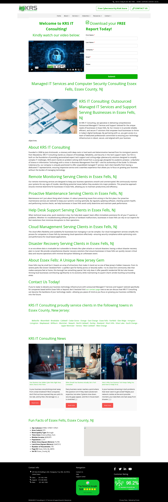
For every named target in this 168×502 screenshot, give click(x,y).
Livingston (34, 323)
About (66, 16)
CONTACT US (140, 8)
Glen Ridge (122, 320)
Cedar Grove (74, 320)
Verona (79, 325)
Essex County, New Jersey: (49, 310)
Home (139, 2)
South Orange (131, 323)
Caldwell (64, 320)
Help (77, 474)
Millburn (54, 323)
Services (75, 16)
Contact (107, 16)
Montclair (63, 323)
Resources (97, 16)
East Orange (93, 320)
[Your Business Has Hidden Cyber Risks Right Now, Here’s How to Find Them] (46, 361)
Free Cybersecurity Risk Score (112, 8)
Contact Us (79, 472)
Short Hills (110, 323)
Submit (111, 76)
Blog (156, 2)
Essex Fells (103, 320)
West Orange (101, 325)
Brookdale (55, 320)
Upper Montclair (67, 325)
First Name (90, 35)
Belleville (35, 320)
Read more (35, 403)
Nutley (92, 323)
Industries (85, 16)
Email (88, 57)
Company (90, 50)
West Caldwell (89, 325)
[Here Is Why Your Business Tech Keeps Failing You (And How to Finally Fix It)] (119, 361)
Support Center (148, 2)
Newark (72, 323)
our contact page (93, 289)
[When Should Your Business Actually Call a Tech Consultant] (83, 361)
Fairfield (112, 320)
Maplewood (44, 323)
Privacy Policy (124, 500)
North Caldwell (82, 323)
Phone (88, 64)
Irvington (131, 320)
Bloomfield (45, 320)
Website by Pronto (134, 500)
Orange (83, 320)
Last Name (90, 42)
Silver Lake (120, 323)
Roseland (100, 323)
